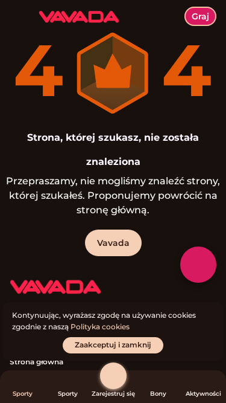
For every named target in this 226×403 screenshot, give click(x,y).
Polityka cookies (100, 326)
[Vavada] (55, 287)
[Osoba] (113, 376)
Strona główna (36, 361)
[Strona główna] (74, 16)
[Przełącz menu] (19, 19)
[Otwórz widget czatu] (198, 265)
